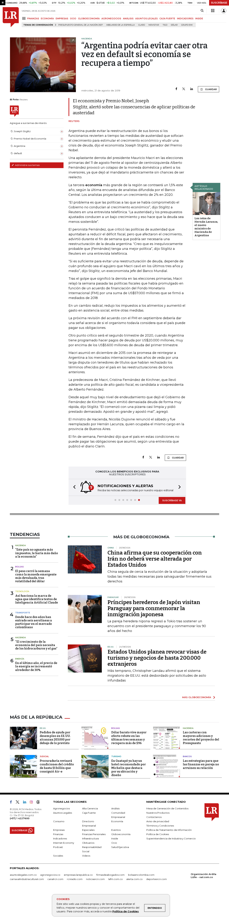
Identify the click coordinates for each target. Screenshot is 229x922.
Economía (117, 821)
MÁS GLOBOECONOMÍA (196, 697)
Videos (86, 855)
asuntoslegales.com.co (23, 874)
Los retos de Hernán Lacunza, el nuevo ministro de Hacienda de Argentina (206, 227)
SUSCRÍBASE (219, 2)
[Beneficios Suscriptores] (212, 11)
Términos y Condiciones (160, 825)
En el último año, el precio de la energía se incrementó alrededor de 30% (36, 666)
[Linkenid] (26, 802)
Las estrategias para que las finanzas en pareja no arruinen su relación (201, 764)
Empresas (59, 829)
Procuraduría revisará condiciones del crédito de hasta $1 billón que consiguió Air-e (57, 766)
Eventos (116, 829)
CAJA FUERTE (167, 18)
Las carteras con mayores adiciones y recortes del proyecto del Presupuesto (201, 738)
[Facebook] (176, 89)
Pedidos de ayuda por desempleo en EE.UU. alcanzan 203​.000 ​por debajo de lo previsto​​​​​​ (55, 738)
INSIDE (199, 18)
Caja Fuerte (89, 812)
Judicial (44, 756)
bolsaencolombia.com (141, 874)
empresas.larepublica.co (78, 874)
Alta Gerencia (90, 808)
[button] (73, 487)
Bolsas (19, 566)
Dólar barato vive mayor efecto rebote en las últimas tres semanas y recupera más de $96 (129, 738)
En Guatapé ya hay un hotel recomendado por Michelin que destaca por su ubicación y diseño (128, 768)
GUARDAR (210, 89)
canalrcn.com (55, 879)
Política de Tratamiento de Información (169, 829)
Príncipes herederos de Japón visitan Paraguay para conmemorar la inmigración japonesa (154, 608)
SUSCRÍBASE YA (172, 500)
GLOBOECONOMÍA (89, 18)
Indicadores (60, 838)
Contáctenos (154, 817)
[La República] (11, 17)
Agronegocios (61, 808)
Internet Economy (63, 842)
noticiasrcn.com (95, 879)
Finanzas (58, 834)
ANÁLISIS (128, 18)
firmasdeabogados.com (110, 874)
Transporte (22, 612)
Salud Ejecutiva (120, 847)
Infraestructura (90, 838)
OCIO (73, 18)
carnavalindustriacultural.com (27, 879)
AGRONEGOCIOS (111, 18)
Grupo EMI (187, 25)
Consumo (58, 821)
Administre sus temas (27, 165)
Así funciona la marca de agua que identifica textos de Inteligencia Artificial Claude (36, 599)
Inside (114, 838)
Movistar (153, 25)
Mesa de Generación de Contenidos (167, 808)
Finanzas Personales (94, 834)
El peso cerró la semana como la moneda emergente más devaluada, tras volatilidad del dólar (36, 576)
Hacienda (20, 545)
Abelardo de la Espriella (120, 25)
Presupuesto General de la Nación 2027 (80, 25)
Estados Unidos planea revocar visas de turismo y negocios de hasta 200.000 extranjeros (157, 658)
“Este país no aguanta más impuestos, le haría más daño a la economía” (36, 553)
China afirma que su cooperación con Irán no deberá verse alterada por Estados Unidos (155, 559)
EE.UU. (43, 728)
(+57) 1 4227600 (19, 818)
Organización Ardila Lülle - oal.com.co (203, 876)
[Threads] (39, 802)
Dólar (174, 25)
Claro (141, 25)
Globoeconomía (120, 834)
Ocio (114, 842)
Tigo (165, 25)
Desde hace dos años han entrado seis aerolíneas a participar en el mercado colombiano (33, 622)
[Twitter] (183, 89)
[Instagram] (33, 802)
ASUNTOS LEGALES (146, 18)
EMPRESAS (62, 18)
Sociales (58, 855)
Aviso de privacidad (157, 821)
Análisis (115, 808)
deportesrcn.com (156, 879)
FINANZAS (33, 18)
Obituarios (88, 842)
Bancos (187, 756)
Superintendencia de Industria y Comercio (171, 838)
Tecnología (22, 591)
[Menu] (24, 18)
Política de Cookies (125, 911)
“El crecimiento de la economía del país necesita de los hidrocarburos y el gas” (36, 645)
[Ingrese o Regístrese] (223, 10)
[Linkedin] (191, 89)
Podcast (58, 847)
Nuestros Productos (157, 812)
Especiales (88, 829)
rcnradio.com (74, 879)
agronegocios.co (50, 874)
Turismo (116, 756)
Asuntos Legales (62, 812)
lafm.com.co (115, 879)
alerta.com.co (134, 879)
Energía (19, 659)
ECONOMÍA (47, 18)
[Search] (202, 11)
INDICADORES (185, 18)
